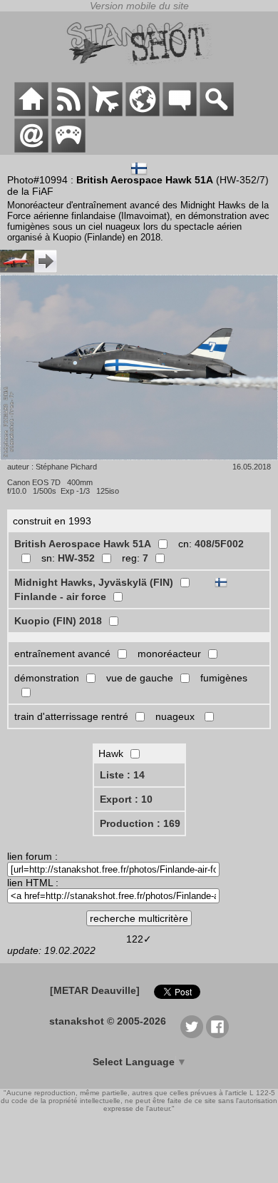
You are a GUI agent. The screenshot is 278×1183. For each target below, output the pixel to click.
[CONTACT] (31, 149)
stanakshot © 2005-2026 (107, 1021)
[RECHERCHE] (217, 112)
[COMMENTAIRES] (180, 112)
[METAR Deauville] (95, 990)
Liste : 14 (122, 775)
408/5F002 (219, 543)
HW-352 (76, 558)
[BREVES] (68, 112)
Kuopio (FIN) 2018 (58, 620)
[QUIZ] (68, 149)
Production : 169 (140, 823)
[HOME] (31, 112)
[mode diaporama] (139, 368)
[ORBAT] (105, 112)
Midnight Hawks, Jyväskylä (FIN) (93, 582)
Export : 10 (126, 799)
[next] (28, 269)
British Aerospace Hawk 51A (82, 543)
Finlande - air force (60, 596)
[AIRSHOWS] (142, 112)
